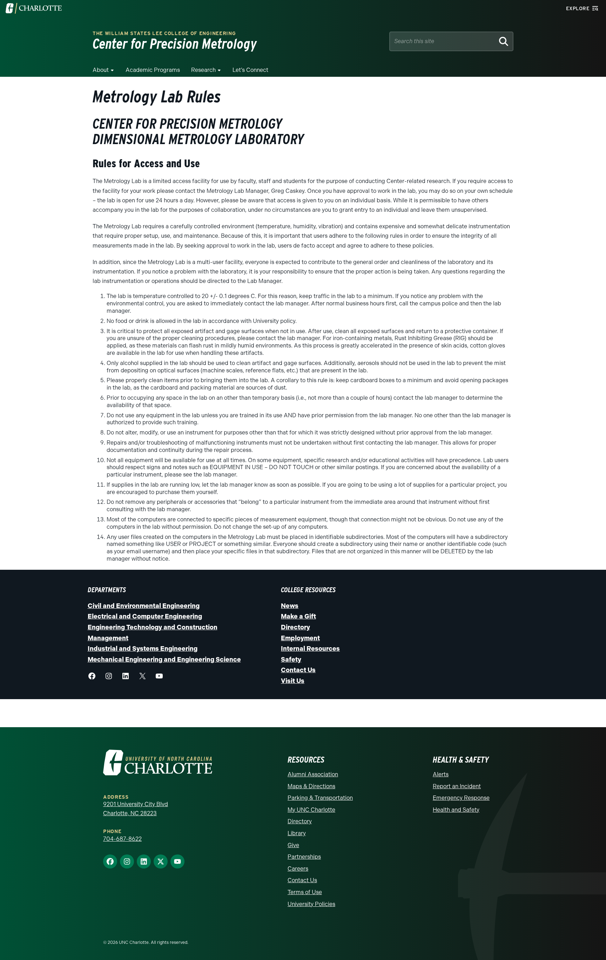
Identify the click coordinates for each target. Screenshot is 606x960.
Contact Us (298, 670)
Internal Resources (310, 649)
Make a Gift (298, 616)
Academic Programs (153, 70)
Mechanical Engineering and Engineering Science (164, 659)
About (101, 70)
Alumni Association (313, 774)
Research (203, 70)
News (289, 606)
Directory (295, 627)
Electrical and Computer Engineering (145, 616)
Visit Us (292, 681)
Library (297, 833)
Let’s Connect (250, 70)
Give (293, 845)
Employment (300, 638)
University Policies (311, 904)
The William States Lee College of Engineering (164, 33)
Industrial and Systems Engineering (142, 649)
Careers (298, 868)
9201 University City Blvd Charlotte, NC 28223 (135, 809)
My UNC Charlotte (311, 809)
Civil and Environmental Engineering (144, 606)
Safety (291, 659)
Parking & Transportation (320, 798)
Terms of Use (305, 892)
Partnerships (304, 856)
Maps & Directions (311, 786)
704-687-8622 (122, 839)
